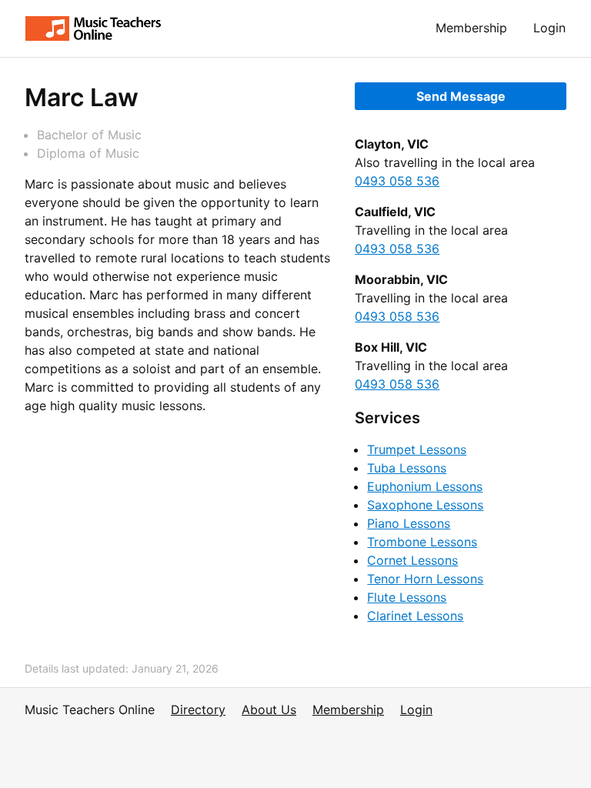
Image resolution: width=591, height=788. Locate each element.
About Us (269, 709)
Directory (198, 709)
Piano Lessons (408, 523)
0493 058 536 (397, 181)
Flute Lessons (406, 597)
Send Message (461, 96)
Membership (471, 27)
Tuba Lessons (406, 468)
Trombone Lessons (422, 541)
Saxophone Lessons (425, 505)
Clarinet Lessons (415, 615)
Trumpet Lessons (416, 449)
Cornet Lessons (412, 560)
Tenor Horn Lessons (425, 578)
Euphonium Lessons (424, 486)
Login (549, 27)
